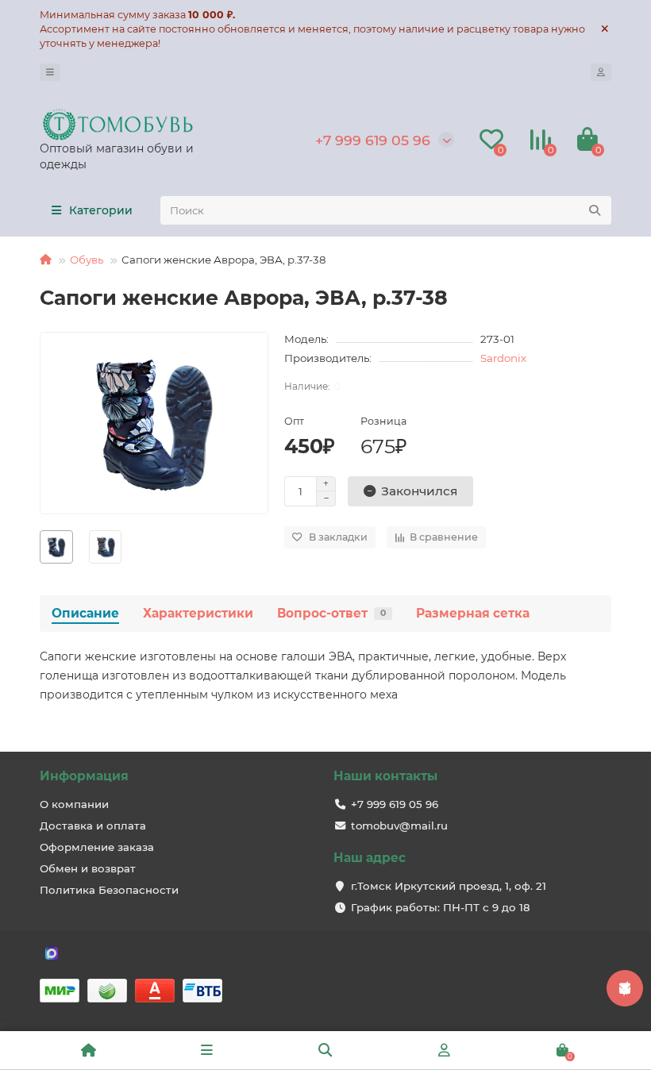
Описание (85, 613)
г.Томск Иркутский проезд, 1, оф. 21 (448, 885)
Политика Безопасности (109, 889)
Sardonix (503, 358)
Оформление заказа (97, 847)
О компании (74, 804)
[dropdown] (50, 72)
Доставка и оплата (93, 825)
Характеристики (198, 613)
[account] (601, 72)
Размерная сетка (473, 613)
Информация (84, 775)
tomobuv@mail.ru (399, 825)
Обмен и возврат (88, 868)
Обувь (86, 259)
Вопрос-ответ (331, 613)
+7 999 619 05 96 (372, 140)
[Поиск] (595, 210)
